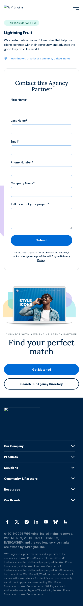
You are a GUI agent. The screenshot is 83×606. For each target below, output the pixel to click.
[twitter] (17, 522)
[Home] (39, 417)
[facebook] (7, 522)
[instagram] (26, 522)
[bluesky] (55, 522)
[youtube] (46, 522)
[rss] (65, 522)
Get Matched (41, 369)
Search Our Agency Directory (41, 384)
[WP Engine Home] (19, 7)
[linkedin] (36, 522)
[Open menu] (76, 7)
